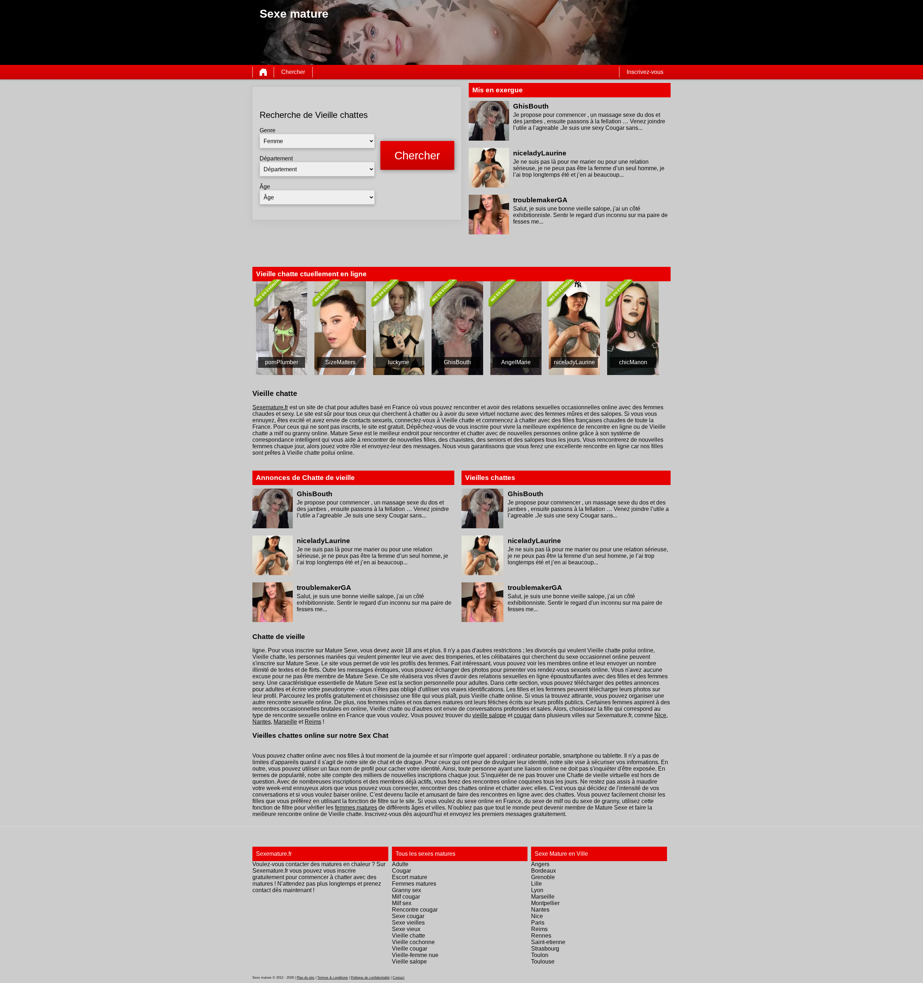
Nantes (261, 722)
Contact (399, 977)
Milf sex (401, 903)
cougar (522, 715)
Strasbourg (545, 948)
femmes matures (356, 808)
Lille (536, 884)
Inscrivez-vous (645, 72)
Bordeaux (543, 871)
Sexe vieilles (408, 923)
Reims (313, 722)
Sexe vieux (406, 929)
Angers (540, 864)
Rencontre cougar (415, 910)
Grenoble (543, 877)
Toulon (539, 955)
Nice (660, 715)
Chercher (293, 72)
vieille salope (489, 715)
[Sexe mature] (263, 72)
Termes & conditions (332, 977)
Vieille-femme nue (415, 955)
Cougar (401, 871)
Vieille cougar (409, 948)
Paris (537, 923)
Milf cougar (406, 897)
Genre (267, 130)
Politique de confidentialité (370, 977)
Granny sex (406, 890)
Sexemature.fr (270, 407)
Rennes (541, 936)
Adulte (400, 864)
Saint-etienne (548, 942)
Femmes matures (414, 884)
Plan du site (305, 977)
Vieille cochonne (413, 942)
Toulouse (543, 961)
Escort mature (409, 877)
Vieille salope (409, 961)
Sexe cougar (408, 916)
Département (276, 158)
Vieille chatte (408, 936)
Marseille (285, 722)
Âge (265, 187)
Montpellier (545, 903)
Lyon (537, 890)
